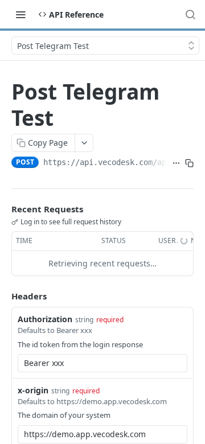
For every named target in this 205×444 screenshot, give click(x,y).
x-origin (33, 390)
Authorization (45, 319)
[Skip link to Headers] (3, 296)
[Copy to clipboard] (189, 163)
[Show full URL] (176, 163)
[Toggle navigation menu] (20, 14)
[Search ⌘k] (190, 14)
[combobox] (102, 363)
